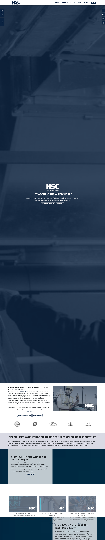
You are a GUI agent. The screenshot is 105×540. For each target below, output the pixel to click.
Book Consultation (48, 204)
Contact (86, 2)
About (57, 2)
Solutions (64, 2)
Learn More (30, 475)
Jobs (79, 2)
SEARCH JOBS (37, 415)
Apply (2, 22)
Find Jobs (60, 204)
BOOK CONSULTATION (24, 415)
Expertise (73, 2)
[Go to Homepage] (16, 2)
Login (93, 2)
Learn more (22, 513)
